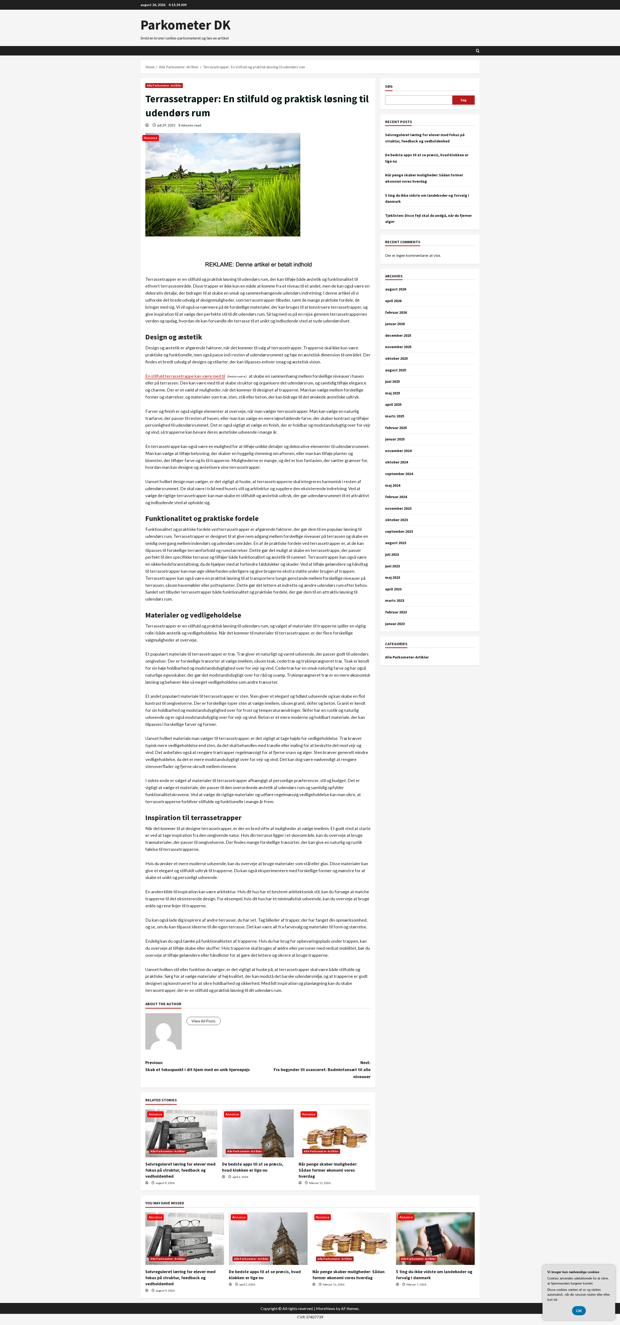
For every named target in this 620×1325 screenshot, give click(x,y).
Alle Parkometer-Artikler (164, 85)
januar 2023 (395, 623)
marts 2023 (394, 600)
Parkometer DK (185, 24)
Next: (322, 1069)
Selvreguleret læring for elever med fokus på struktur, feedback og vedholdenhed (180, 1170)
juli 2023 (392, 554)
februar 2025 (396, 427)
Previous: (197, 1066)
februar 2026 (396, 312)
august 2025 (395, 369)
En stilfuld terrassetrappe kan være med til (185, 376)
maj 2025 (392, 392)
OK (579, 1310)
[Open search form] (478, 50)
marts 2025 (394, 416)
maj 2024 (392, 485)
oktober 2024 (396, 462)
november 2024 (398, 450)
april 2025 (393, 404)
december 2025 (398, 335)
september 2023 (399, 531)
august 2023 (395, 542)
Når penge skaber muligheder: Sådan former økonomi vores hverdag (328, 1170)
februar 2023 (396, 612)
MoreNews (325, 1308)
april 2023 (393, 589)
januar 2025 (395, 439)
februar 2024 (396, 496)
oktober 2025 (396, 358)
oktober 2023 (396, 519)
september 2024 (399, 473)
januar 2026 (395, 323)
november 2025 (398, 346)
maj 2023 (392, 577)
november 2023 (398, 508)
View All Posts (204, 1021)
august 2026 (395, 289)
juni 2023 (392, 565)
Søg (389, 86)
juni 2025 (392, 381)
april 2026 (393, 300)
